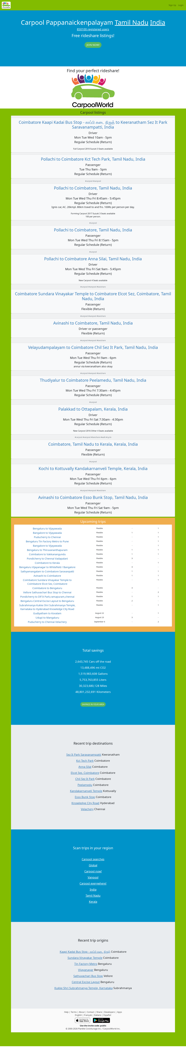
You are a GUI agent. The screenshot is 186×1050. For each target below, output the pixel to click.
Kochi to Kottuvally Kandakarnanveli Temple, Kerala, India (93, 468)
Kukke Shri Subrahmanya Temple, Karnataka (83, 988)
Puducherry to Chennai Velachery (47, 622)
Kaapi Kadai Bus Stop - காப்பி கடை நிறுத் (85, 951)
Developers (109, 1012)
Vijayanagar (85, 970)
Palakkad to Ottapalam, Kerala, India (93, 409)
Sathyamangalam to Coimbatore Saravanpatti (47, 571)
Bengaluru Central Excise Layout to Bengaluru (47, 601)
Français (88, 1015)
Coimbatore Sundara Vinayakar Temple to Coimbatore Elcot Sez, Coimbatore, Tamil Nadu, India (93, 296)
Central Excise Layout (86, 982)
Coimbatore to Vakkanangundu (47, 554)
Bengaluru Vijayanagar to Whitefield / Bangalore (47, 567)
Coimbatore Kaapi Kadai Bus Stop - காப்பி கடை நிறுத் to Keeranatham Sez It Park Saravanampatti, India (93, 124)
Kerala (93, 901)
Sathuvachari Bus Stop (88, 976)
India (157, 22)
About (82, 1012)
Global (93, 865)
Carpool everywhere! (93, 883)
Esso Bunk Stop (85, 797)
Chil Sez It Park (85, 779)
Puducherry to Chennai (47, 537)
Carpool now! (93, 871)
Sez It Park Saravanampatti (83, 754)
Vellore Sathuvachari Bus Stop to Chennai (47, 592)
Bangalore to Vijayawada (47, 533)
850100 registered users (93, 29)
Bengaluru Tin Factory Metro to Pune (47, 541)
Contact (90, 1012)
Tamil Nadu (131, 22)
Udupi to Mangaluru (47, 617)
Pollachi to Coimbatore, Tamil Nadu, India (93, 188)
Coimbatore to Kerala (47, 563)
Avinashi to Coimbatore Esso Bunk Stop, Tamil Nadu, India (93, 497)
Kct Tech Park (85, 760)
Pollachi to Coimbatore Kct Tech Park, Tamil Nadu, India (93, 159)
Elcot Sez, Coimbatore (85, 773)
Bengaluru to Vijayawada (47, 528)
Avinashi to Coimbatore (47, 575)
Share (99, 1012)
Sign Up (172, 5)
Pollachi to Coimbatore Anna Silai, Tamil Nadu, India (93, 258)
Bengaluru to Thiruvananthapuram (47, 550)
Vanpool (93, 877)
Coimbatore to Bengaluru (47, 588)
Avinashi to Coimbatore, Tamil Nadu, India (93, 323)
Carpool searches (93, 859)
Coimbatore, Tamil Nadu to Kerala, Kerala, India (93, 444)
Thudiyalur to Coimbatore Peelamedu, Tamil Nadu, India (93, 380)
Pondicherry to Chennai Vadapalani (47, 558)
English (78, 1015)
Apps (119, 1012)
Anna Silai (84, 766)
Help (66, 1012)
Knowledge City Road (85, 803)
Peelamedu (85, 785)
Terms (74, 1012)
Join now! (93, 45)
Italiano (97, 1015)
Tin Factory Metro (85, 964)
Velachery (87, 809)
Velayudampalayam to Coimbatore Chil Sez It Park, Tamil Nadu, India (93, 347)
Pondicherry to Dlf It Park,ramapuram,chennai (47, 596)
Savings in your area (93, 704)
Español (107, 1015)
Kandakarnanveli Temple (86, 791)
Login (180, 5)
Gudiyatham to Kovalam (47, 613)
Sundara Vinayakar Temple (85, 958)
